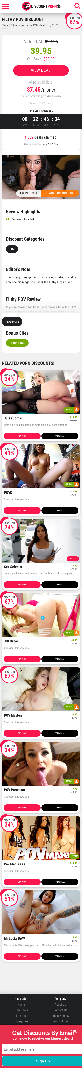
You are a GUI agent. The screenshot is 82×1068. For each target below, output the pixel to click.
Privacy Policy (60, 1016)
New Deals (21, 1010)
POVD (8, 493)
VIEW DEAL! (41, 70)
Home (21, 1004)
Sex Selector (13, 567)
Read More (12, 321)
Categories (21, 1021)
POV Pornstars (14, 790)
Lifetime (21, 1016)
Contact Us (60, 1010)
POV (12, 249)
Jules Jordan (13, 418)
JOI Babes (11, 641)
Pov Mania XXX (15, 864)
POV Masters (13, 715)
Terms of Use (60, 1021)
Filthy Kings (17, 342)
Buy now (22, 436)
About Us (60, 1004)
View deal (60, 436)
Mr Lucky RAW (14, 938)
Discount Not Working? (41, 103)
